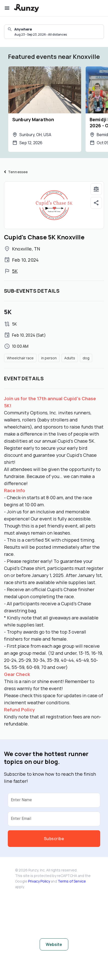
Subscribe (54, 838)
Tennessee (18, 171)
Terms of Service (72, 881)
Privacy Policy (39, 881)
